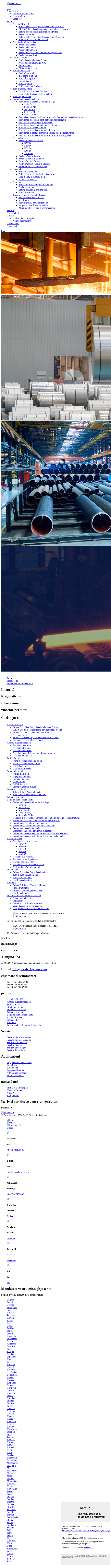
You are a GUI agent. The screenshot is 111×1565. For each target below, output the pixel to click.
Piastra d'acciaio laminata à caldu (33, 39)
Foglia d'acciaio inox (27, 179)
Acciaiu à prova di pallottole (31, 158)
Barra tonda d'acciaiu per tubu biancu (35, 122)
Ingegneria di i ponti (27, 76)
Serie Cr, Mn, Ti (31, 112)
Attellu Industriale (26, 73)
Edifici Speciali (25, 83)
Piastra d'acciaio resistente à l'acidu (34, 164)
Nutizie (10, 215)
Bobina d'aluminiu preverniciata (33, 190)
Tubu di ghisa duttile (22, 96)
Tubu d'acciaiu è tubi (22, 89)
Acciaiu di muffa (26, 34)
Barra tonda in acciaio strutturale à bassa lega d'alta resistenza (46, 133)
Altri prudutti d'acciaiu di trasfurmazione (36, 208)
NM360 (28, 143)
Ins (8, 1282)
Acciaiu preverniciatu (28, 55)
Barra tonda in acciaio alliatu (26, 99)
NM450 (28, 148)
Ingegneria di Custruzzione (19, 1062)
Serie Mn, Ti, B (31, 114)
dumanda (22, 916)
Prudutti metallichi (15, 1075)
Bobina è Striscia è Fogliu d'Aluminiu (35, 184)
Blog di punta (13, 1095)
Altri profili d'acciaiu (27, 68)
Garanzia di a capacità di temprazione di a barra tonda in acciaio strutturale (52, 117)
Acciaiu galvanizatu (27, 44)
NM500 (28, 151)
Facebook (11, 1260)
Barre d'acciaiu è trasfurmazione (33, 202)
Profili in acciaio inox (28, 171)
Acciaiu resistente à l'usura (30, 140)
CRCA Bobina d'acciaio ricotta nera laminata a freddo (43, 29)
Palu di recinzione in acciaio (31, 197)
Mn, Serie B (29, 109)
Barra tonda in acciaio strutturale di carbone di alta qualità (44, 135)
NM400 (28, 145)
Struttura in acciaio (21, 70)
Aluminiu (17, 182)
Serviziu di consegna (16, 1047)
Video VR (17, 19)
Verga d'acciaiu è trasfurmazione (33, 205)
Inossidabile (18, 169)
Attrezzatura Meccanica (17, 1073)
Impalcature (23, 200)
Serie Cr (28, 104)
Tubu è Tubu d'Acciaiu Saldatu (32, 91)
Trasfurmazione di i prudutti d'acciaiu (30, 195)
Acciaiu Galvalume (27, 47)
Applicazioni (13, 213)
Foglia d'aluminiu (26, 187)
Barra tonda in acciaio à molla (32, 127)
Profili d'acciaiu (20, 57)
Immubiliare (12, 1065)
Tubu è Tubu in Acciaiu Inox (31, 177)
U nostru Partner (20, 16)
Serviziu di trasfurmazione (19, 1037)
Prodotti (10, 21)
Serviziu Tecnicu (14, 1045)
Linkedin (11, 1216)
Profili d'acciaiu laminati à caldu (33, 60)
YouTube (11, 1238)
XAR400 (28, 153)
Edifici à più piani (26, 78)
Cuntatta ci (12, 226)
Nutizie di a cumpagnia (23, 218)
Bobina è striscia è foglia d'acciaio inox (36, 174)
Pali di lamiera (25, 65)
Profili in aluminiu (26, 192)
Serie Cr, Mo (30, 107)
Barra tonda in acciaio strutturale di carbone (38, 130)
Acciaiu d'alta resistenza (29, 156)
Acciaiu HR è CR (21, 24)
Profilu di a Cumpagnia (23, 13)
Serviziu (10, 210)
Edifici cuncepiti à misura (30, 86)
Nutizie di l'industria (22, 221)
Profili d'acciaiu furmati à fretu (32, 63)
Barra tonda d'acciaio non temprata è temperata (39, 125)
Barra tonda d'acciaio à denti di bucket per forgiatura (42, 120)
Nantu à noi (12, 11)
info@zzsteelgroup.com (29, 969)
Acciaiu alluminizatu (27, 50)
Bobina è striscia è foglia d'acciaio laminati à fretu (41, 26)
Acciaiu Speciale (20, 138)
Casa (9, 8)
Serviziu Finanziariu (16, 1050)
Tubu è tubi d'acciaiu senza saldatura (35, 94)
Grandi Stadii (24, 81)
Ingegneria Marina (15, 1070)
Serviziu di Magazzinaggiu (19, 1040)
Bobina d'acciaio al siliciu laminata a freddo (38, 32)
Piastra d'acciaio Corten (29, 161)
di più (15, 916)
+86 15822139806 (15, 1150)
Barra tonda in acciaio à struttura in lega (36, 101)
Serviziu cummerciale (17, 1042)
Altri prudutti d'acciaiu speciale (32, 166)
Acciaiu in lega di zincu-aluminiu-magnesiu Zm (40, 52)
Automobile (12, 1067)
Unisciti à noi (13, 223)
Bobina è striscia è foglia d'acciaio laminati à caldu (41, 37)
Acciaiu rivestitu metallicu (24, 42)
